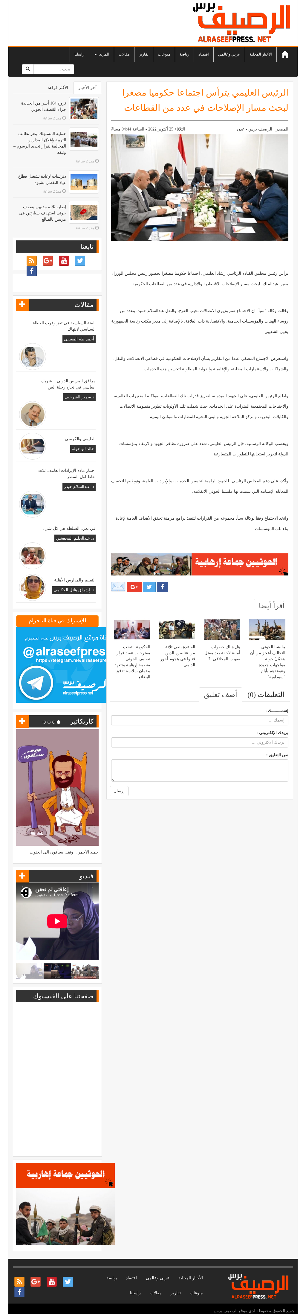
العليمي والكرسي (80, 439)
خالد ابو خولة (83, 448)
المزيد (103, 54)
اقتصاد (203, 54)
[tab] (271, 606)
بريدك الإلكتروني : (272, 732)
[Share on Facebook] (162, 587)
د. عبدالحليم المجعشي (75, 538)
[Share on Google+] (134, 587)
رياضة (184, 54)
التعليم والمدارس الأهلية (75, 580)
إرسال (119, 791)
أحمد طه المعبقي (79, 339)
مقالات (124, 54)
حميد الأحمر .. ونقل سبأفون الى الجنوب (64, 852)
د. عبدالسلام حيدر (79, 486)
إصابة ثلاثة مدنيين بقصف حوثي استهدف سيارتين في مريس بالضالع (42, 213)
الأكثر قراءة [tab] (58, 87)
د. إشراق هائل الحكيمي (73, 590)
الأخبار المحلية (261, 54)
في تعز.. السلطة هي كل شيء (69, 528)
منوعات (164, 54)
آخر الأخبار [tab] (87, 87)
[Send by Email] (118, 586)
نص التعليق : (277, 755)
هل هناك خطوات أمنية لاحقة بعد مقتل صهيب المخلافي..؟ (222, 653)
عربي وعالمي (229, 54)
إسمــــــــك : (276, 710)
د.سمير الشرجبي (79, 397)
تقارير (144, 54)
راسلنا (79, 54)
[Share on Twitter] (149, 587)
